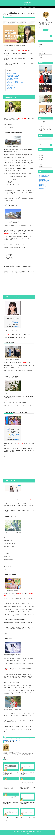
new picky (27, 2)
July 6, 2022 (16, 326)
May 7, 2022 (16, 439)
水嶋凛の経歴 (9, 88)
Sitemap (30, 831)
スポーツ (41, 48)
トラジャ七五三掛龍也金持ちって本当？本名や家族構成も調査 (45, 122)
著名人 (41, 57)
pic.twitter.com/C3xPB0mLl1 (13, 435)
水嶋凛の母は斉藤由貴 (11, 87)
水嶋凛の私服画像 (10, 79)
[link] (4, 758)
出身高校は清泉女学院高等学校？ (13, 75)
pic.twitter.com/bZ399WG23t (13, 322)
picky (10, 750)
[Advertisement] (19, 282)
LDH (41, 44)
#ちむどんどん (13, 434)
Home (14, 831)
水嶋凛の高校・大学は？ (11, 73)
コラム (41, 46)
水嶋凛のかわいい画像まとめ (12, 78)
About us (17, 831)
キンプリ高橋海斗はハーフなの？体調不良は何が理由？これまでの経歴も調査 (45, 129)
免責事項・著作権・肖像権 (37, 831)
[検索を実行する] (51, 36)
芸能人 (5, 17)
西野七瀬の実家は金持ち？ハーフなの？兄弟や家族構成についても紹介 (45, 126)
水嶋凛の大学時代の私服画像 (12, 81)
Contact (45, 29)
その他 (41, 51)
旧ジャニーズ (42, 53)
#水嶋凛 (17, 434)
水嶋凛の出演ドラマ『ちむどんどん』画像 (15, 82)
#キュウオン (13, 321)
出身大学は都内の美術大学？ (12, 76)
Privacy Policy (22, 831)
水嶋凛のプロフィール (11, 84)
